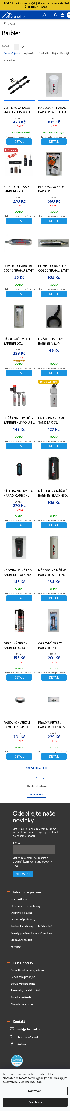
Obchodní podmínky (23, 919)
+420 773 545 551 (27, 1037)
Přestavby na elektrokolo (26, 990)
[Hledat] (48, 15)
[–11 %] (19, 85)
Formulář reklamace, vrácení (27, 970)
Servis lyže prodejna (23, 983)
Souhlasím (35, 1102)
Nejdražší (44, 53)
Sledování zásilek (21, 940)
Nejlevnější (29, 53)
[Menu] (69, 15)
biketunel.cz (23, 1044)
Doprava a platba (21, 912)
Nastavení (35, 1091)
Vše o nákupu (19, 899)
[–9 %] (19, 316)
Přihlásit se (23, 874)
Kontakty (16, 946)
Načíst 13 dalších (36, 768)
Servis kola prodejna (23, 977)
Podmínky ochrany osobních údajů (31, 926)
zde (39, 1082)
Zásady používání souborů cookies (31, 933)
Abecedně (9, 60)
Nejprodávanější (60, 53)
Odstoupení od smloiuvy (25, 906)
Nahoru (38, 794)
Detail (19, 142)
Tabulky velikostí (21, 997)
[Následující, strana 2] (36, 778)
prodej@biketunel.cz (28, 1029)
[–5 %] (53, 85)
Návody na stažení (22, 1004)
